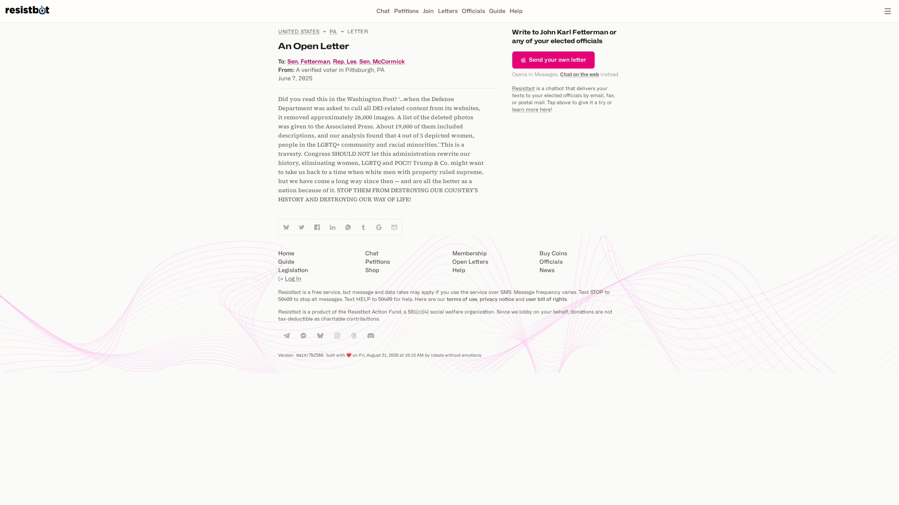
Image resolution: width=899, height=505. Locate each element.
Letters (448, 11)
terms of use (462, 299)
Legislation (293, 270)
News (547, 270)
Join (428, 11)
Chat (383, 11)
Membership (469, 253)
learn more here (531, 109)
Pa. (333, 31)
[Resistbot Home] (27, 17)
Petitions (406, 11)
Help (516, 11)
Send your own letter (557, 59)
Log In (293, 278)
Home (286, 253)
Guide (497, 11)
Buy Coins (553, 253)
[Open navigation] (888, 11)
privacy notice (497, 299)
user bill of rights (546, 299)
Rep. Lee (344, 61)
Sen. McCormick (382, 61)
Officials (473, 11)
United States (299, 31)
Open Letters (470, 261)
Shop (372, 270)
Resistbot (523, 88)
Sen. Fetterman (308, 61)
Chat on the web (579, 74)
